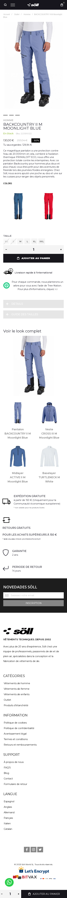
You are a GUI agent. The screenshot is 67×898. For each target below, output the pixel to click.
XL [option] (34, 241)
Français (8, 818)
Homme (8, 120)
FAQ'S (7, 767)
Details (17, 303)
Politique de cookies (15, 722)
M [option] (20, 241)
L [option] (27, 241)
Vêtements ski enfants (16, 694)
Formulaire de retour (15, 784)
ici (56, 289)
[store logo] (33, 4)
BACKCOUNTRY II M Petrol (18, 205)
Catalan (8, 829)
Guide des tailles (24, 314)
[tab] (33, 304)
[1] (5, 115)
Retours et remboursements (20, 744)
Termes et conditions (16, 739)
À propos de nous (14, 762)
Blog (6, 773)
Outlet (7, 699)
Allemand (9, 812)
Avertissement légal (15, 733)
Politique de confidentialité (19, 728)
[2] (11, 115)
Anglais (8, 806)
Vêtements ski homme (17, 683)
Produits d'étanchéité (16, 705)
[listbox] (33, 241)
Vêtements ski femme (16, 688)
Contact (8, 778)
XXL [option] (42, 241)
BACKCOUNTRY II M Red (48, 205)
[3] (17, 115)
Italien (7, 823)
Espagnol (9, 801)
